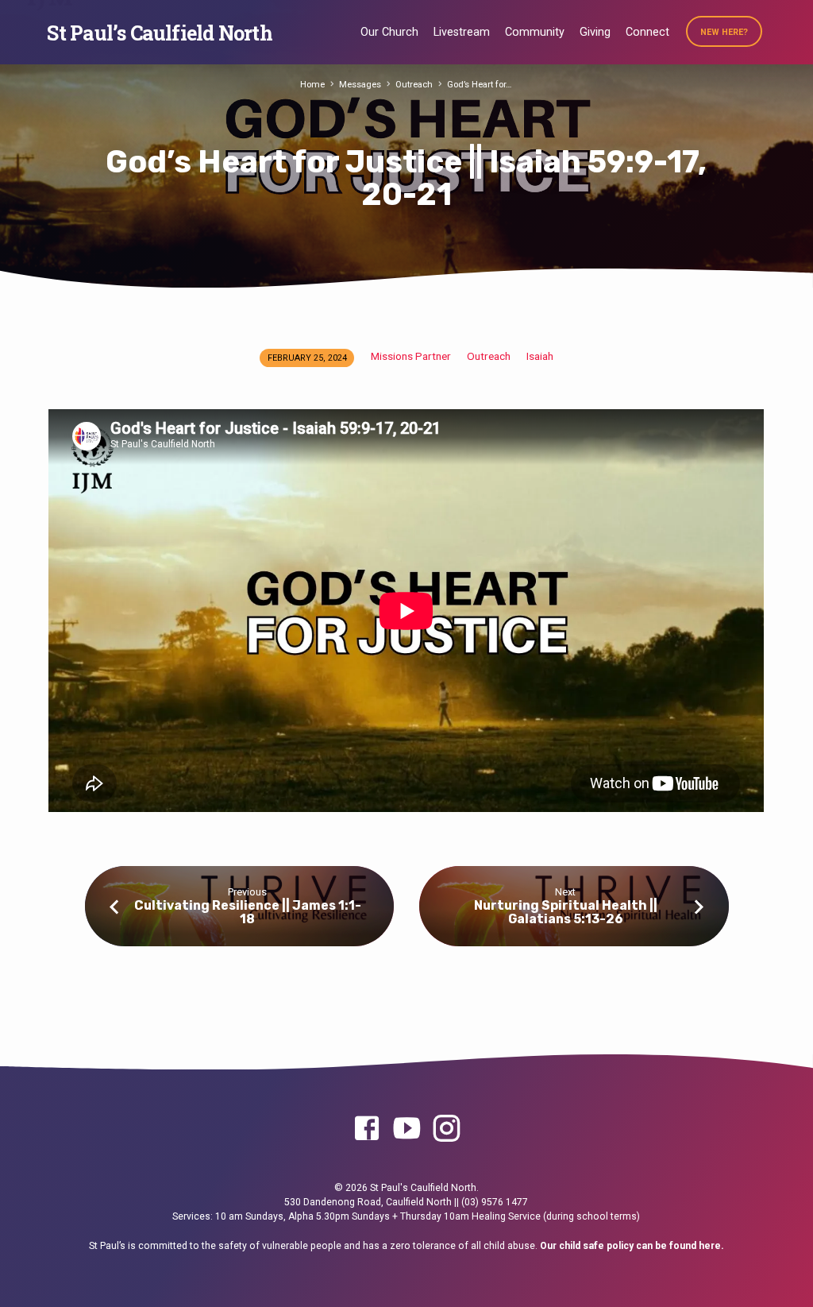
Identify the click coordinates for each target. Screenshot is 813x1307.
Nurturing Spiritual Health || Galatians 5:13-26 (565, 912)
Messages (360, 84)
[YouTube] (406, 1129)
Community (534, 32)
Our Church (389, 32)
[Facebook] (367, 1129)
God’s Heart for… (479, 84)
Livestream (461, 32)
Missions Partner (411, 356)
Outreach (414, 84)
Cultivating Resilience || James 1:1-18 (247, 912)
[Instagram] (446, 1129)
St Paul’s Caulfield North (159, 33)
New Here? (724, 32)
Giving (595, 32)
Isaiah (539, 356)
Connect (647, 32)
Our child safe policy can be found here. (632, 1245)
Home (312, 84)
